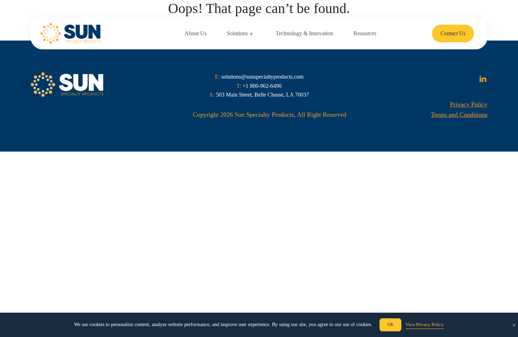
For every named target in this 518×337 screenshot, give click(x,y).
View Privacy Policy (425, 324)
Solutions (237, 33)
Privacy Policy (468, 104)
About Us (195, 33)
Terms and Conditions (459, 114)
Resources (364, 33)
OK (390, 324)
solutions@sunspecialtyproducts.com (262, 77)
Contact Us (452, 33)
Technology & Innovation (304, 33)
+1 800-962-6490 (262, 86)
